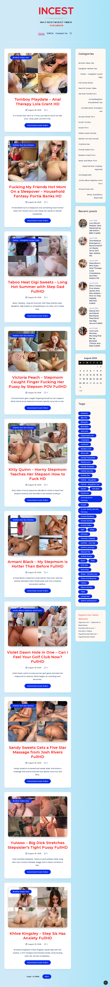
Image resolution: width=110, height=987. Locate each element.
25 (84, 383)
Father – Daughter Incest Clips (91, 76)
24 (80, 383)
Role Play (85, 570)
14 (94, 375)
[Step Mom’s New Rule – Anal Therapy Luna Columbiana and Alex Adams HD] (83, 263)
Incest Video (86, 525)
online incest (86, 556)
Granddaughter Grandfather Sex (95, 101)
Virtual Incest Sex (86, 189)
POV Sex (84, 565)
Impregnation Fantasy (86, 499)
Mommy (84, 534)
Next (47, 976)
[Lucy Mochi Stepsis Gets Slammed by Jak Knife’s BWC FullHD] (83, 223)
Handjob (95, 489)
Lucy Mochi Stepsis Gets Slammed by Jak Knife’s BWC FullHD (95, 228)
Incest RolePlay (87, 516)
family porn (86, 462)
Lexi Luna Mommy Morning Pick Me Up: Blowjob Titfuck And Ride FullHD (95, 338)
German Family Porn (87, 94)
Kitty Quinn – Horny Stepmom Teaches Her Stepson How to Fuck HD (38, 474)
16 (101, 375)
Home (41, 33)
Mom (92, 530)
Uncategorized (85, 175)
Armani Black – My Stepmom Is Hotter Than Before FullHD (38, 564)
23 (101, 379)
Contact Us (61, 33)
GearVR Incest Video (88, 88)
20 (91, 379)
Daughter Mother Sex (88, 68)
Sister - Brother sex (89, 574)
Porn (83, 561)
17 (80, 379)
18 (84, 379)
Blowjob (84, 422)
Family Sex (85, 475)
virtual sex (85, 596)
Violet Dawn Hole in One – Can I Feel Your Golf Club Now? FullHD (37, 657)
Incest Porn (84, 127)
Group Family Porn (87, 116)
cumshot (84, 444)
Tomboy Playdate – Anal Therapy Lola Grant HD (38, 101)
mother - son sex (88, 543)
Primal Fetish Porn (86, 149)
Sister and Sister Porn (88, 160)
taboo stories (86, 587)
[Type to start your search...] (71, 34)
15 (97, 375)
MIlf (82, 530)
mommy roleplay (88, 538)
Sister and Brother (88, 578)
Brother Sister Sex (21, 57)
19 (87, 379)
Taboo (83, 583)
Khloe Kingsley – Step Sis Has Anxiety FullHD (38, 935)
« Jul (80, 391)
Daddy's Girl (86, 449)
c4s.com (84, 431)
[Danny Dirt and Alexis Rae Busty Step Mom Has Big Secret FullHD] (83, 311)
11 (83, 375)
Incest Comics (85, 122)
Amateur (84, 413)
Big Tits (84, 418)
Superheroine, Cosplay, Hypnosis (92, 168)
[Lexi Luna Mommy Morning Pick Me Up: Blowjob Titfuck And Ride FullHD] (83, 331)
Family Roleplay (87, 467)
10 (80, 375)
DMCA (50, 33)
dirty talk (85, 453)
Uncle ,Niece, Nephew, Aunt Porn (27, 610)
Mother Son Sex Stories (23, 145)
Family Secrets (87, 471)
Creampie (85, 440)
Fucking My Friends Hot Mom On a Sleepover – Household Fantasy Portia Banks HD (37, 191)
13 (90, 375)
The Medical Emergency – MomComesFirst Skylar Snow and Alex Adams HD (95, 248)
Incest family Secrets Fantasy (90, 510)
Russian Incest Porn (87, 155)
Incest (83, 505)
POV (93, 561)
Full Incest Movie (86, 83)
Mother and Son (88, 547)
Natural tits (85, 552)
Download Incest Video (37, 125)
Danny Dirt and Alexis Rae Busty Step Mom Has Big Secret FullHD (95, 317)
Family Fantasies (88, 458)
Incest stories (86, 521)
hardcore (85, 493)
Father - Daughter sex (90, 484)
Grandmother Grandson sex (91, 109)
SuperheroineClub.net (88, 634)
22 (97, 379)
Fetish (83, 489)
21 (94, 379)
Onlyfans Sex (84, 144)
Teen (83, 592)
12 (87, 375)
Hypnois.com (84, 622)
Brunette (84, 427)
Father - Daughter (88, 480)
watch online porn (89, 601)
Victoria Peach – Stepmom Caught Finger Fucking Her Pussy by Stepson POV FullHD (37, 382)
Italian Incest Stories (87, 133)
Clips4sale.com (87, 436)
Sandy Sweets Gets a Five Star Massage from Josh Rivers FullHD (37, 752)
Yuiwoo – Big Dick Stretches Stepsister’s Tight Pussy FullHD (38, 845)
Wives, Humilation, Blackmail (94, 196)
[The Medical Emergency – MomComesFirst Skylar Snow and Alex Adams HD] (83, 241)
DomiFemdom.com (86, 628)
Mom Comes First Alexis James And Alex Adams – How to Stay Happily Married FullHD (95, 294)
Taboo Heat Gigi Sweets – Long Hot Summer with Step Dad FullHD (37, 287)
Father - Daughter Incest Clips (26, 240)
